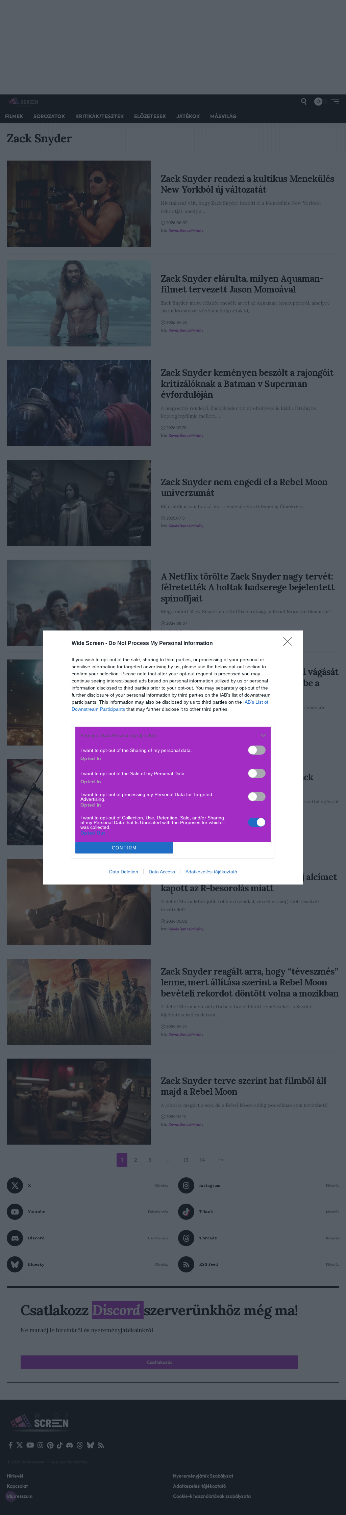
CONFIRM (124, 847)
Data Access (162, 871)
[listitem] (173, 735)
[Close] (289, 643)
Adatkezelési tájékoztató (211, 871)
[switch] (257, 750)
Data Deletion (123, 871)
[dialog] (173, 757)
